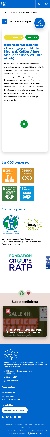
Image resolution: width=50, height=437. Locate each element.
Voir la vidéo (24, 131)
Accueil (4, 12)
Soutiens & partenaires (11, 399)
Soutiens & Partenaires (14, 424)
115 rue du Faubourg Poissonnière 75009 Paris (19, 372)
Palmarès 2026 (25, 427)
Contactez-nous (12, 381)
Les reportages (8, 396)
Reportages (15, 12)
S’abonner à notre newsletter (14, 410)
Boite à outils (39, 424)
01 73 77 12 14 (11, 377)
